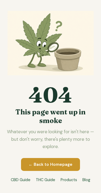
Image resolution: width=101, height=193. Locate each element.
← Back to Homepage (50, 164)
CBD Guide (20, 179)
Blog (86, 179)
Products (69, 179)
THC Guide (45, 179)
